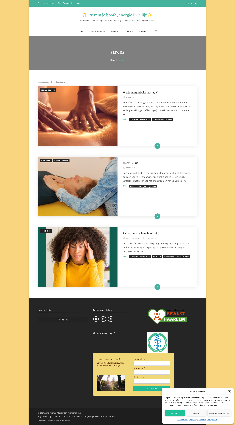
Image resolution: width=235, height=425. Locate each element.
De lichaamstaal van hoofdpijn (141, 233)
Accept (175, 413)
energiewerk (145, 119)
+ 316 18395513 (48, 3)
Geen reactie (151, 238)
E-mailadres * (140, 359)
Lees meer (153, 146)
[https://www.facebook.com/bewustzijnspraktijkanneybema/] (96, 319)
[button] (229, 391)
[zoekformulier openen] (156, 31)
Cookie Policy (182, 420)
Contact (143, 31)
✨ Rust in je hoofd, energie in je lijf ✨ (117, 15)
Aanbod (114, 31)
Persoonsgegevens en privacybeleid (203, 420)
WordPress (110, 416)
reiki (146, 186)
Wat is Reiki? (130, 163)
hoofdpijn (157, 256)
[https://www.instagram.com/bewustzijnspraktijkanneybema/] (103, 319)
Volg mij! (64, 319)
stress (169, 119)
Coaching (45, 160)
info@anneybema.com (71, 3)
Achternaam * (140, 377)
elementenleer (136, 186)
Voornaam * (139, 368)
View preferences (219, 413)
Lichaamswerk (48, 90)
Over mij (129, 31)
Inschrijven (152, 388)
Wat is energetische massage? (140, 92)
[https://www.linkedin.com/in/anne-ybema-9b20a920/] (110, 319)
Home (81, 31)
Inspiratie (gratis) (97, 31)
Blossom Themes (75, 416)
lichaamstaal (158, 119)
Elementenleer (61, 160)
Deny (196, 413)
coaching (134, 119)
